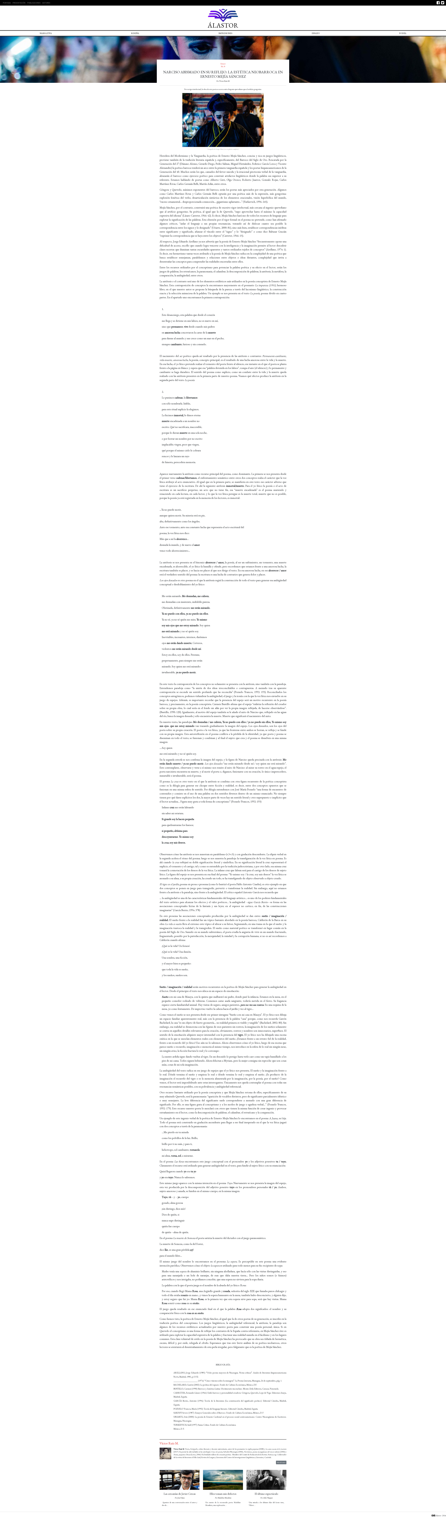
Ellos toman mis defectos (223, 1494)
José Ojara (180, 1498)
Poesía (402, 33)
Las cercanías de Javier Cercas (180, 1494)
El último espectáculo (266, 1494)
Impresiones (225, 33)
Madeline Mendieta (224, 1498)
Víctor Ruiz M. (224, 81)
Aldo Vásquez (268, 1498)
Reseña (135, 33)
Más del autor (281, 1462)
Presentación (19, 3)
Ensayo (316, 33)
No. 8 (223, 66)
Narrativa (46, 33)
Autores (46, 3)
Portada (7, 3)
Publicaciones (34, 3)
